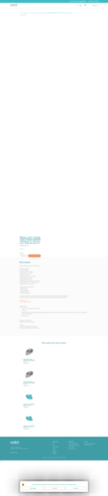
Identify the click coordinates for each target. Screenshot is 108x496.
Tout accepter (33, 488)
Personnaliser (75, 488)
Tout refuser (54, 488)
